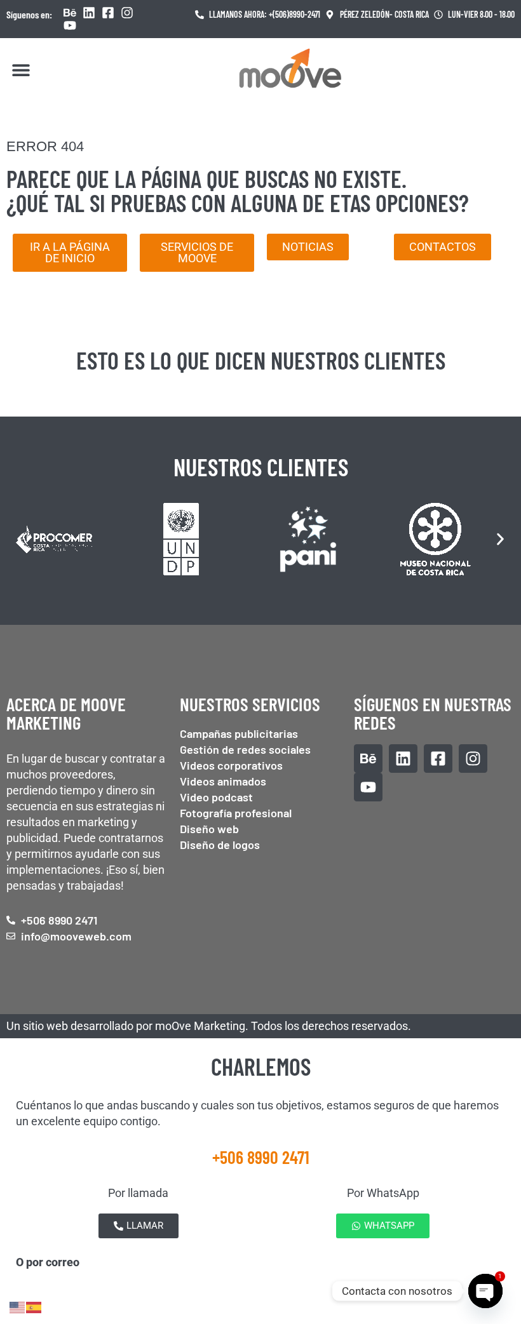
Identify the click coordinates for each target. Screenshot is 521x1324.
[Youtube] (70, 25)
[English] (18, 1306)
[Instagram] (127, 12)
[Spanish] (34, 1306)
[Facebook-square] (108, 12)
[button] (20, 69)
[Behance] (70, 12)
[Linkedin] (89, 12)
